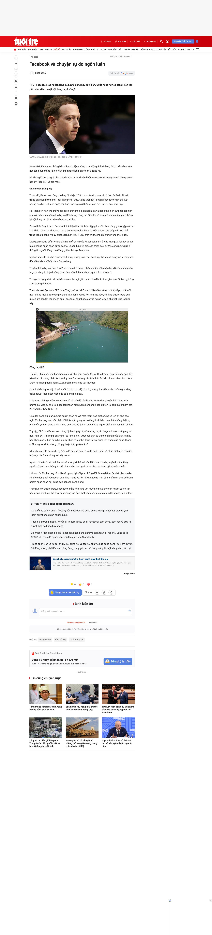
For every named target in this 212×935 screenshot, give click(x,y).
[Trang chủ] (15, 49)
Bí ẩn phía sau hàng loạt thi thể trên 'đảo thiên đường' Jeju (81, 708)
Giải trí (135, 49)
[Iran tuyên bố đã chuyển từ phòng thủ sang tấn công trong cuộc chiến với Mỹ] (82, 727)
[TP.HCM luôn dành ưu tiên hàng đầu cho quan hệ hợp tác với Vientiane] (118, 694)
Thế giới (56, 49)
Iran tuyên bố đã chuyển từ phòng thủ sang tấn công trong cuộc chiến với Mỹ (81, 743)
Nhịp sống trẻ (114, 49)
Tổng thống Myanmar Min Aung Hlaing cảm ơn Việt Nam (45, 708)
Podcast (107, 41)
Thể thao (143, 49)
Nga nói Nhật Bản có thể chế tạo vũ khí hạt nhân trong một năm (117, 743)
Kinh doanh (78, 49)
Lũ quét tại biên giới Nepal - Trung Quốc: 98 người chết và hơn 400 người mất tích (44, 743)
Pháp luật (66, 49)
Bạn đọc (190, 49)
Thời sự (48, 49)
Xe (97, 49)
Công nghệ (90, 49)
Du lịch (103, 49)
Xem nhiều (32, 49)
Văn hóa (126, 49)
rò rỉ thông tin (77, 639)
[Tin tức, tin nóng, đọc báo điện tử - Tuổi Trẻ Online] (26, 41)
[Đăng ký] (118, 661)
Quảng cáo (151, 41)
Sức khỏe (172, 49)
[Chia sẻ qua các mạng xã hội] (110, 592)
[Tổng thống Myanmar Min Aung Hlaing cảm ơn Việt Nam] (45, 694)
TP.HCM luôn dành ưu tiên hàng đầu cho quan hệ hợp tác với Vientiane (118, 709)
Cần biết (136, 41)
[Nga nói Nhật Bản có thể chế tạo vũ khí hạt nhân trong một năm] (118, 727)
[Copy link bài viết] (104, 592)
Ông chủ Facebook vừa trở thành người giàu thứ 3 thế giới (80, 559)
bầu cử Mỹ (60, 639)
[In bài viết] (16, 103)
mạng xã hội (45, 639)
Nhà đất (162, 49)
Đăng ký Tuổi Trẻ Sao (183, 41)
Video (41, 49)
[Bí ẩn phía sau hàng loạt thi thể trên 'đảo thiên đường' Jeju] (82, 694)
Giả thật (181, 49)
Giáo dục (153, 49)
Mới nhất (22, 49)
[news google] (121, 73)
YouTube (122, 41)
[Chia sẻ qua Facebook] (97, 592)
